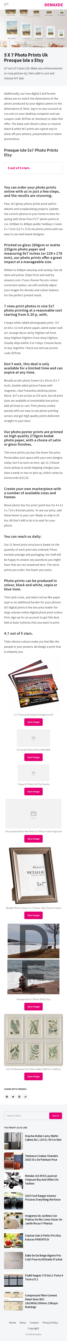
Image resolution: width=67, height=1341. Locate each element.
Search (55, 1115)
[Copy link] (25, 1097)
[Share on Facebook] (7, 1097)
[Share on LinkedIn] (19, 1097)
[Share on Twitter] (13, 1097)
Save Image (33, 722)
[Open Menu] (6, 5)
